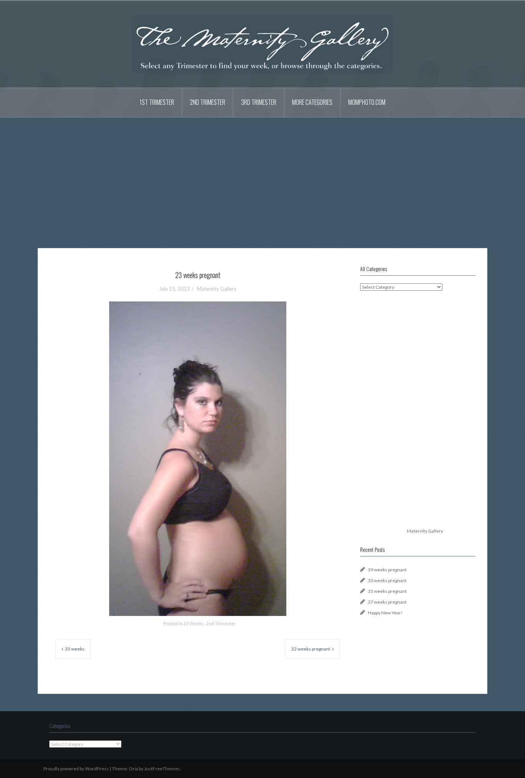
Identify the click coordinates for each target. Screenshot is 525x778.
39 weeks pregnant (387, 570)
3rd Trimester (258, 102)
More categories (312, 102)
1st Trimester (157, 102)
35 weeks (75, 649)
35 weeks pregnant (387, 591)
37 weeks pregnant (387, 602)
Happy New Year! (385, 613)
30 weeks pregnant (387, 580)
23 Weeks (193, 623)
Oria (133, 768)
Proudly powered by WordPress (76, 768)
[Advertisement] (262, 177)
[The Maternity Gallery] (262, 43)
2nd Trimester (207, 102)
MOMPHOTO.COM (366, 102)
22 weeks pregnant (310, 649)
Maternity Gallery (216, 289)
